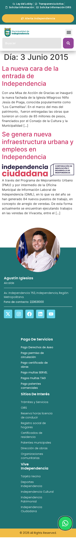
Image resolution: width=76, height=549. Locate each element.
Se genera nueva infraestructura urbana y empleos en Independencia (37, 145)
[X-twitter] (8, 314)
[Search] (68, 43)
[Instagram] (19, 314)
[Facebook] (29, 314)
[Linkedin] (40, 314)
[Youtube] (51, 314)
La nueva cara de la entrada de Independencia (30, 76)
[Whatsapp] (65, 523)
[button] (68, 32)
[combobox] (31, 43)
